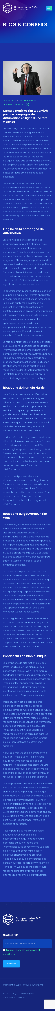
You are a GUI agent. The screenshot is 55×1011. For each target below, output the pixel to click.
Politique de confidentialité (14, 997)
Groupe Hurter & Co (28, 100)
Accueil (6, 993)
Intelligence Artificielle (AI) (16, 104)
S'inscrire (11, 964)
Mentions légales (27, 993)
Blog (14, 993)
